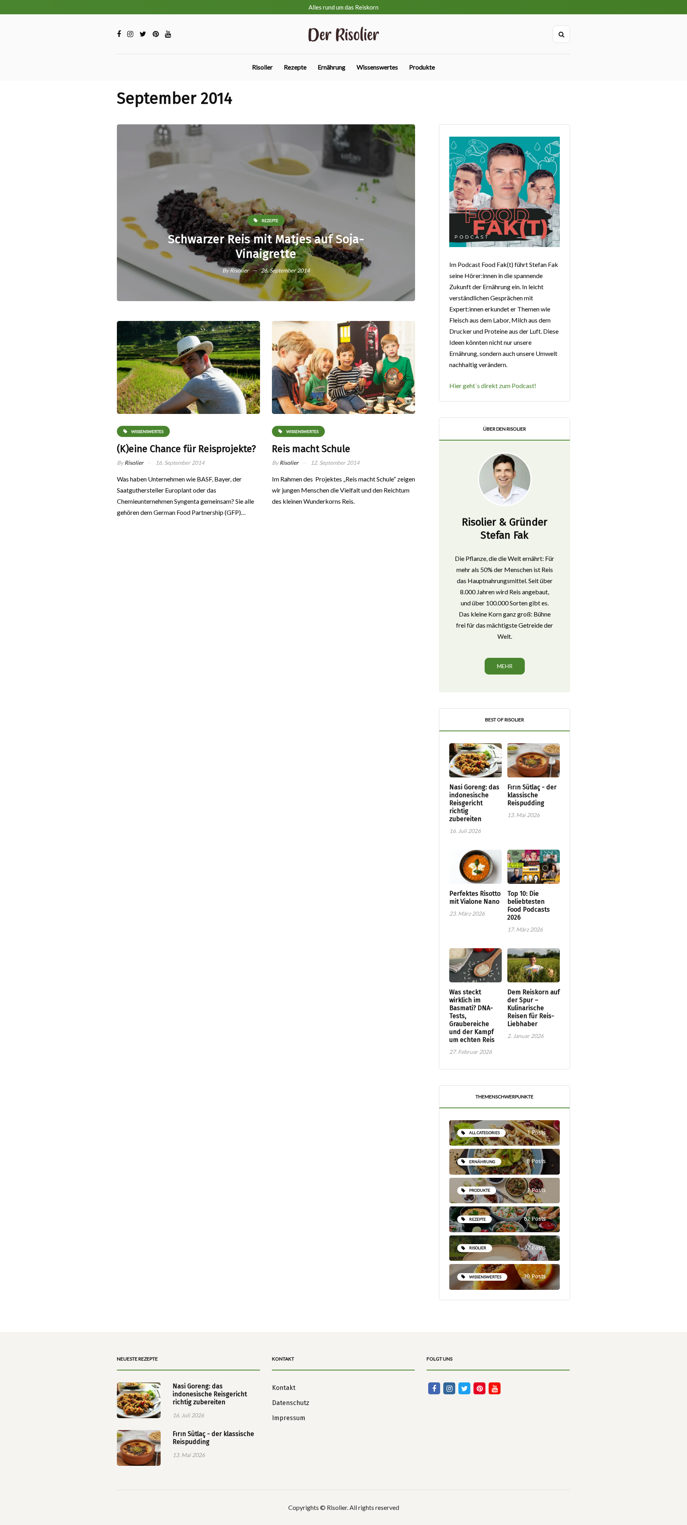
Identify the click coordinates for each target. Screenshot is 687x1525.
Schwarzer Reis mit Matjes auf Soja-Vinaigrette (266, 246)
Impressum (288, 1418)
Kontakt (283, 1388)
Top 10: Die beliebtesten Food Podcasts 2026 (528, 905)
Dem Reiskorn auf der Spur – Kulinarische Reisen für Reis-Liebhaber (533, 1008)
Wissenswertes (377, 67)
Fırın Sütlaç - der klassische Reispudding (532, 795)
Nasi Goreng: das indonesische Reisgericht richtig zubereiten (474, 803)
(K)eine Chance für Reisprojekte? (186, 448)
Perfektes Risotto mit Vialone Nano (475, 897)
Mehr (504, 666)
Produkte (422, 67)
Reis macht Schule (311, 448)
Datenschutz (290, 1403)
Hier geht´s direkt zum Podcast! (492, 385)
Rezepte (295, 67)
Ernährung (331, 67)
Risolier (262, 67)
